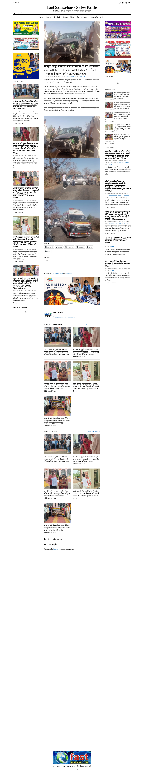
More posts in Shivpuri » (93, 431)
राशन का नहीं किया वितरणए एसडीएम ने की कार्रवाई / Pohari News (117, 263)
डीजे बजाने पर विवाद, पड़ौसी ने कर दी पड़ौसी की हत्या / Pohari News (117, 240)
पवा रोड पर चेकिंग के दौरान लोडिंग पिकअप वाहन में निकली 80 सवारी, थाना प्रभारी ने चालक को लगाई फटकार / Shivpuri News (117, 154)
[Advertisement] (72, 579)
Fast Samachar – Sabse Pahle (72, 7)
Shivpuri (72, 17)
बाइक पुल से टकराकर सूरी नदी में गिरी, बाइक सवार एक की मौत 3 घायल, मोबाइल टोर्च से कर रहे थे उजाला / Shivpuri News (117, 215)
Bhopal (65, 17)
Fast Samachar (82, 17)
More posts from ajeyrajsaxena (64, 317)
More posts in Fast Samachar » (91, 324)
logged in (56, 549)
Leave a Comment (18, 123)
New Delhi (57, 17)
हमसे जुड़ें (102, 17)
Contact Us (94, 17)
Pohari (127, 162)
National (48, 17)
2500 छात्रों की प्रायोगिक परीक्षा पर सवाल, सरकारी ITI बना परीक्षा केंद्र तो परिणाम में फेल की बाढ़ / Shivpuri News (25, 105)
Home (41, 17)
